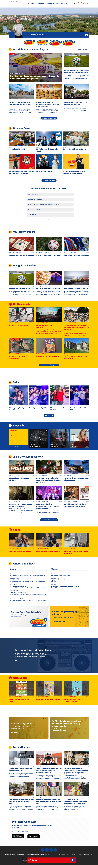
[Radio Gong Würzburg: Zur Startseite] (15, 3)
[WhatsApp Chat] (86, 35)
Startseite (28, 4)
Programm (41, 3)
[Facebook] (42, 850)
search (88, 4)
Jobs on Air (64, 3)
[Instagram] (47, 850)
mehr (45, 569)
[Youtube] (51, 850)
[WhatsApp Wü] (55, 850)
